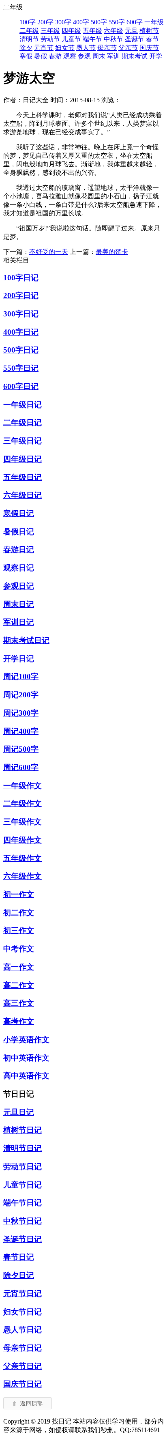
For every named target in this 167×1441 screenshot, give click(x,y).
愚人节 (86, 47)
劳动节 (50, 39)
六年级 (113, 30)
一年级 (154, 22)
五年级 (92, 30)
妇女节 (65, 47)
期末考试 (135, 56)
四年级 (71, 30)
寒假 (25, 56)
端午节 (92, 39)
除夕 (25, 47)
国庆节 (149, 47)
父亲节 (128, 47)
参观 (84, 56)
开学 (155, 56)
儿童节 (71, 39)
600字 (134, 22)
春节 (152, 39)
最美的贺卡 (112, 251)
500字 (99, 22)
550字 (117, 22)
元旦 (131, 30)
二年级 (29, 30)
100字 (27, 22)
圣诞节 (134, 39)
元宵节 (44, 47)
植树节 (149, 30)
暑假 (40, 56)
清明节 (29, 39)
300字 (63, 22)
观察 (69, 56)
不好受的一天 (48, 251)
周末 (98, 56)
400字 (81, 22)
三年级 (50, 30)
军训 (113, 56)
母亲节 (107, 47)
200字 (45, 22)
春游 (55, 56)
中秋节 (113, 39)
